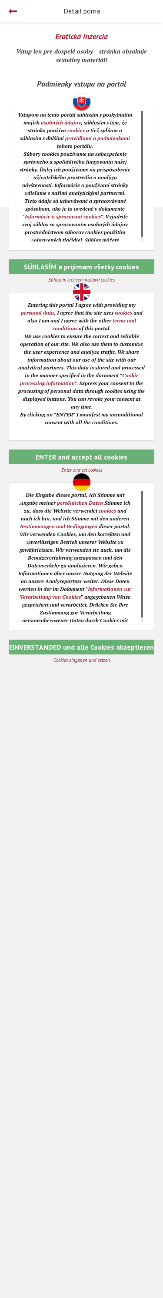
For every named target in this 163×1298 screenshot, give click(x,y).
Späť (13, 11)
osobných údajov (61, 122)
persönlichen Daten (80, 503)
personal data (37, 312)
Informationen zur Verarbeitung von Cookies (75, 593)
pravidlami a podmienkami (97, 138)
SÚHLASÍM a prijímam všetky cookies (81, 266)
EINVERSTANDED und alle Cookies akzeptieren (81, 647)
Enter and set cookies (81, 470)
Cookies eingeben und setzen (81, 660)
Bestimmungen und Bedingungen (58, 526)
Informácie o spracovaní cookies (63, 216)
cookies (76, 130)
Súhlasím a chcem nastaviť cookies (81, 280)
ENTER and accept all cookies (81, 457)
